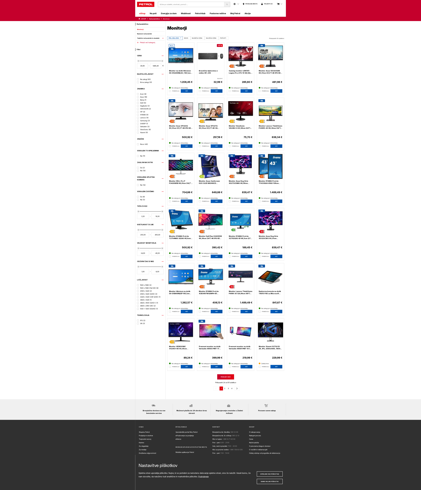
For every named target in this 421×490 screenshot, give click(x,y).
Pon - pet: (216, 443)
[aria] (142, 19)
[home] (145, 4)
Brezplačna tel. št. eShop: (222, 436)
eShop (142, 13)
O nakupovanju (254, 432)
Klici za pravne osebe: (220, 450)
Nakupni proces (255, 436)
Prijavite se (268, 4)
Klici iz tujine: (217, 439)
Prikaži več (226, 377)
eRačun (178, 439)
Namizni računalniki (144, 34)
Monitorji (140, 29)
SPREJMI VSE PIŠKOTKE (269, 474)
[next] (237, 388)
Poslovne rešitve (218, 13)
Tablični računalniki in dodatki (148, 38)
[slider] (138, 61)
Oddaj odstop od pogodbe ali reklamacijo (264, 453)
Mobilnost (186, 13)
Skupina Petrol (144, 432)
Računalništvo (154, 19)
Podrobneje (203, 476)
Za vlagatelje (143, 446)
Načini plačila (254, 443)
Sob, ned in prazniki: (219, 446)
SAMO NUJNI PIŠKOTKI (270, 481)
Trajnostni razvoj (145, 439)
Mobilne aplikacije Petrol (185, 452)
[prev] (216, 388)
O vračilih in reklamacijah (258, 450)
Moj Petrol (235, 13)
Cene (251, 439)
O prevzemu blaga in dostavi (259, 446)
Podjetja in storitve (146, 436)
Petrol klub (200, 13)
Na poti (153, 13)
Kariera (141, 443)
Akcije (248, 13)
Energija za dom (169, 13)
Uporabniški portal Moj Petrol (186, 432)
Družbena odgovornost (147, 453)
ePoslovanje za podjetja (185, 436)
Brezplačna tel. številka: (221, 432)
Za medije (142, 450)
